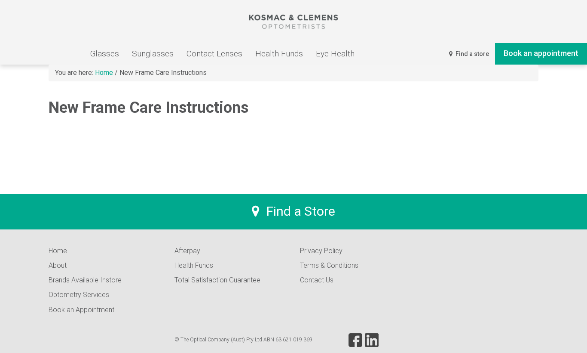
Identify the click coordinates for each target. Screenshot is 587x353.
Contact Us (316, 280)
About (58, 265)
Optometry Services (79, 295)
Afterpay (187, 251)
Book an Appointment (81, 310)
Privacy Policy (321, 251)
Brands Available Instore (85, 280)
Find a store (471, 53)
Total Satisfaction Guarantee (217, 280)
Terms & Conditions (329, 265)
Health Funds (193, 265)
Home (58, 251)
